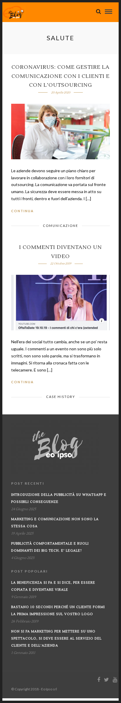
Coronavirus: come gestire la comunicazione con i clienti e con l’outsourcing (60, 76)
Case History (60, 397)
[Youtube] (114, 680)
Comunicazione (60, 225)
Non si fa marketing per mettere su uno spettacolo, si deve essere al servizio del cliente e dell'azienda (56, 638)
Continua (22, 211)
